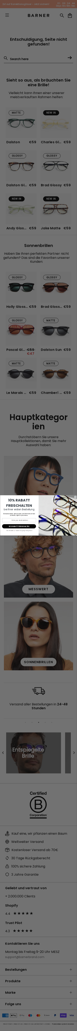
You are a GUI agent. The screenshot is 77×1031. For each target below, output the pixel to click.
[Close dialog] (75, 497)
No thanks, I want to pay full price (19, 531)
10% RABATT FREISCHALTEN (19, 526)
